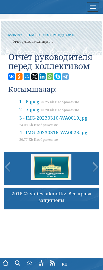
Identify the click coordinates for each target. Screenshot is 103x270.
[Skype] (57, 76)
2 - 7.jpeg (49, 109)
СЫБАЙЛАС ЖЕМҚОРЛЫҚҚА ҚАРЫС (50, 35)
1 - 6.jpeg (49, 101)
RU (65, 264)
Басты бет (15, 35)
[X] (34, 76)
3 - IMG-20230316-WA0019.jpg (53, 121)
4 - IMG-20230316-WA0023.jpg (53, 135)
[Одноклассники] (19, 76)
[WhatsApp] (50, 76)
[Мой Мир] (27, 76)
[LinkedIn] (42, 76)
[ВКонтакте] (11, 76)
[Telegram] (65, 76)
